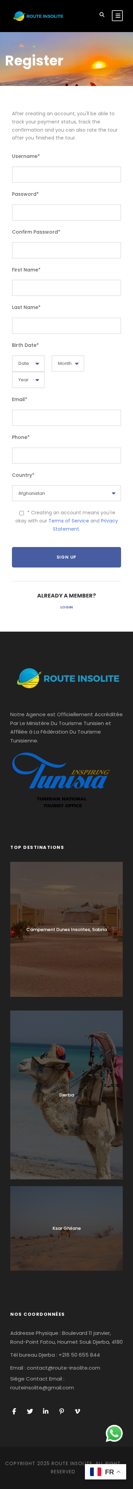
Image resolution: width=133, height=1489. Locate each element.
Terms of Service (68, 520)
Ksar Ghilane (67, 1228)
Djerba (66, 1095)
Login (66, 607)
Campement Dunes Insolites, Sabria (66, 929)
